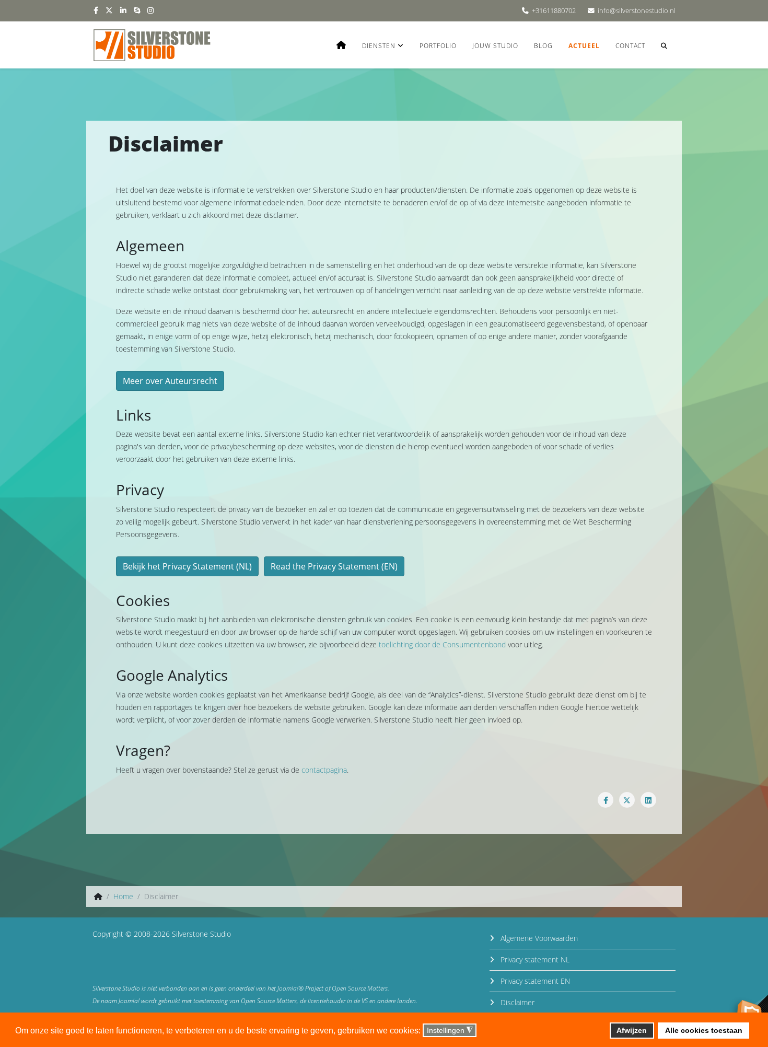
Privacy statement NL (533, 959)
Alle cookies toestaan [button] (703, 1030)
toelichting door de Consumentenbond (442, 644)
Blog (543, 45)
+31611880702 (554, 10)
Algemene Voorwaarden (538, 938)
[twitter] (109, 10)
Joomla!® (290, 988)
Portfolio (438, 45)
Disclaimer (516, 1002)
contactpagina (324, 770)
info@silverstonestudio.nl (637, 10)
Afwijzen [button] (631, 1030)
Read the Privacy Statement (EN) (334, 566)
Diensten (378, 45)
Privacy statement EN (534, 981)
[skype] (137, 10)
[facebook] (96, 10)
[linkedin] (123, 10)
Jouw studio (495, 45)
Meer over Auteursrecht (170, 381)
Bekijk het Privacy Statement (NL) (187, 566)
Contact (630, 45)
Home (123, 896)
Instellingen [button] (450, 1030)
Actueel (584, 45)
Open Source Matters (360, 988)
